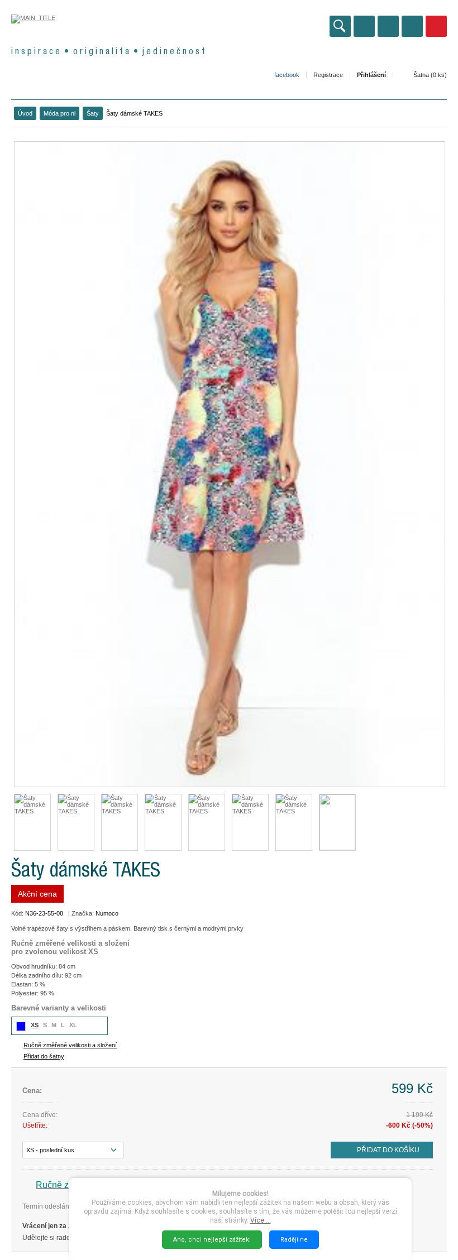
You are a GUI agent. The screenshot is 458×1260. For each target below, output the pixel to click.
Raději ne (294, 1239)
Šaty (93, 113)
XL (73, 1025)
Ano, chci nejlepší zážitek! (212, 1239)
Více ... (260, 1220)
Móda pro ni (59, 113)
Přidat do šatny (43, 1056)
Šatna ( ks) (430, 74)
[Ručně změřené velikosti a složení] (337, 822)
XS (35, 1025)
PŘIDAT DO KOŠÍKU (388, 1150)
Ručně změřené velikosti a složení (70, 1045)
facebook (286, 74)
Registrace (328, 74)
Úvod (25, 113)
